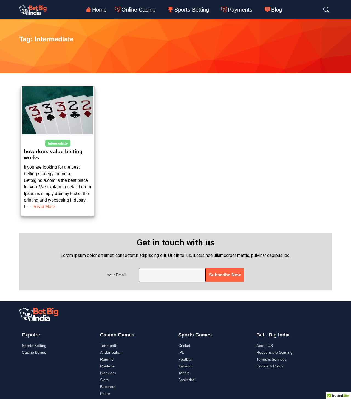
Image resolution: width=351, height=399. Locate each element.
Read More (44, 206)
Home (99, 10)
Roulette (107, 366)
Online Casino (138, 10)
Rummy (107, 359)
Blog (276, 10)
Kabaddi (185, 366)
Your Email (116, 275)
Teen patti (108, 345)
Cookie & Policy (269, 366)
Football (185, 359)
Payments (240, 10)
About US (264, 345)
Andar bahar (111, 352)
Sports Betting (191, 10)
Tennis (183, 373)
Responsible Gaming (274, 352)
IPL (181, 352)
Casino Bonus (34, 352)
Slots (104, 380)
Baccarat (107, 386)
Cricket (184, 345)
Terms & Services (271, 359)
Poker (105, 393)
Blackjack (108, 373)
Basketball (187, 380)
